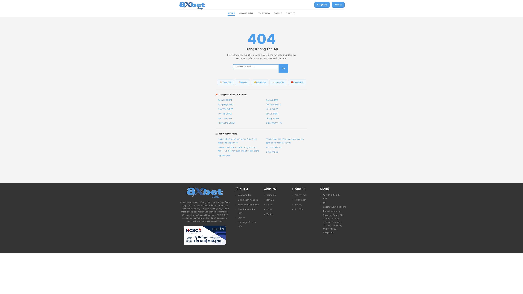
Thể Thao (264, 13)
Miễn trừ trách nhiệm (248, 204)
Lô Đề (269, 204)
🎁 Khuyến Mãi (297, 82)
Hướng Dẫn (246, 13)
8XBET (231, 13)
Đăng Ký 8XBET (225, 100)
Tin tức (298, 204)
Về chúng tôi (244, 195)
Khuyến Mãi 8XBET (226, 123)
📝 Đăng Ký (242, 82)
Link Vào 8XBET (225, 118)
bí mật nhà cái (272, 152)
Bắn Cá (270, 199)
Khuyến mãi (301, 195)
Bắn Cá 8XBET (272, 114)
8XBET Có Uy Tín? (274, 123)
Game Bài (271, 195)
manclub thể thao (273, 147)
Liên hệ (241, 217)
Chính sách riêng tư (248, 199)
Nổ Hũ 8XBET (272, 109)
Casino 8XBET (272, 100)
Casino (278, 13)
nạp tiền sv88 (224, 155)
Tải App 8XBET (272, 118)
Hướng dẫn (300, 199)
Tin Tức (290, 13)
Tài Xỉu (269, 214)
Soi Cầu (299, 209)
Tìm (283, 68)
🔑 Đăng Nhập (260, 82)
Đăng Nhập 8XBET (226, 104)
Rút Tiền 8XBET (225, 114)
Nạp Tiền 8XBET (225, 109)
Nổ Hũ (269, 209)
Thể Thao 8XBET (273, 104)
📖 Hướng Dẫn (278, 82)
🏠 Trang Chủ (225, 82)
